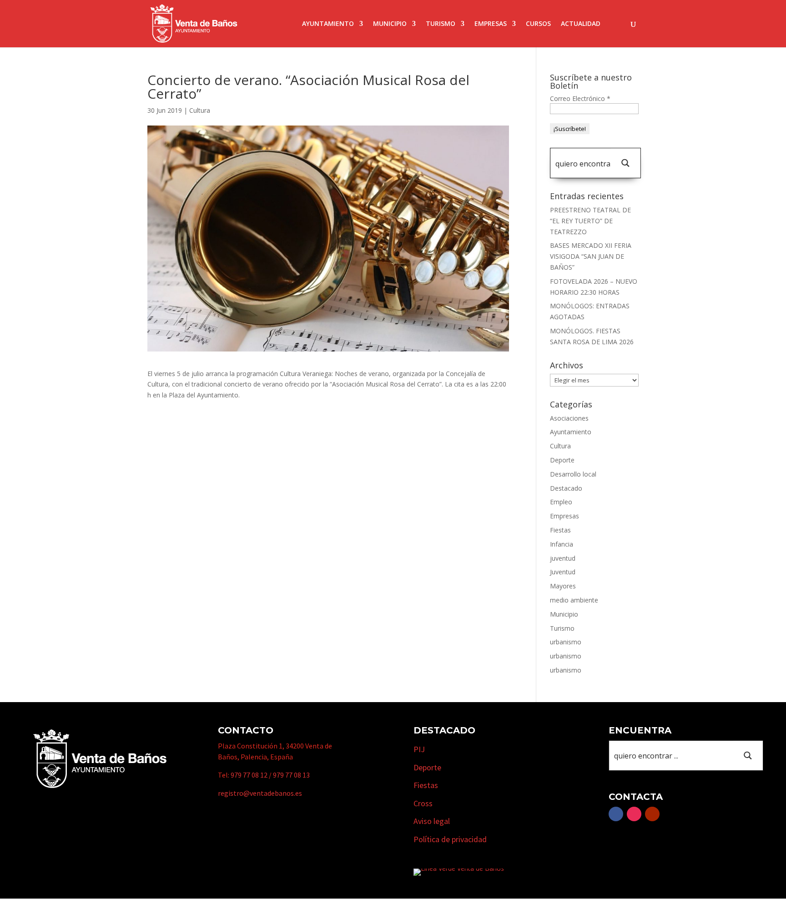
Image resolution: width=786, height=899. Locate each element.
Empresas (490, 24)
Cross (423, 803)
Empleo (561, 501)
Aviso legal (431, 821)
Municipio (390, 24)
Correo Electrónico (580, 98)
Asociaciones (569, 418)
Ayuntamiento (328, 24)
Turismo (440, 24)
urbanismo (565, 642)
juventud (562, 558)
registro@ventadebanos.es (260, 793)
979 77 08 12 (249, 774)
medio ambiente (574, 600)
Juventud (562, 572)
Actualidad (580, 24)
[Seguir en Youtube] (652, 814)
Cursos (538, 24)
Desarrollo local (573, 474)
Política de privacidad (450, 839)
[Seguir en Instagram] (634, 814)
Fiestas (560, 530)
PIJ (419, 749)
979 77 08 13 (291, 774)
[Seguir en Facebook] (616, 814)
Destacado (566, 488)
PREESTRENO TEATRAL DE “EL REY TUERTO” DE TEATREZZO (590, 221)
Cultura (199, 110)
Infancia (561, 544)
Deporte (562, 460)
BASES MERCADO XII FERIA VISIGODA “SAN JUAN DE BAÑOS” (590, 256)
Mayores (563, 586)
